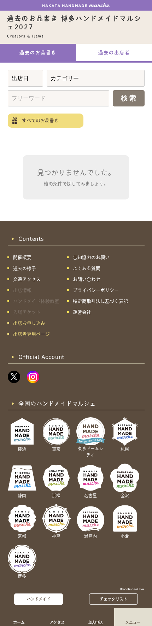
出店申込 (95, 622)
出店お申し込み (29, 323)
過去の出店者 (114, 52)
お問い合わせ (86, 279)
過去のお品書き (38, 52)
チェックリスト (113, 599)
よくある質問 (86, 268)
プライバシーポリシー (96, 290)
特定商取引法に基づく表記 (100, 301)
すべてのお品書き (40, 120)
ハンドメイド (39, 599)
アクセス (57, 622)
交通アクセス (27, 279)
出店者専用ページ (31, 334)
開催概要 (22, 257)
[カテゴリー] (96, 78)
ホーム (19, 622)
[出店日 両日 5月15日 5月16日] (25, 78)
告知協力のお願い (91, 257)
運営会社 (82, 312)
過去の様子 (24, 268)
